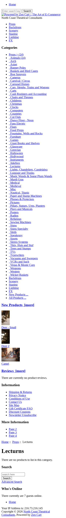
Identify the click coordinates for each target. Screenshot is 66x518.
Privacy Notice (17, 395)
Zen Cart (36, 514)
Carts (12, 90)
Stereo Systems (18, 241)
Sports (13, 238)
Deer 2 (5, 346)
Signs (13, 225)
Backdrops (15, 27)
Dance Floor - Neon (21, 120)
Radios (13, 215)
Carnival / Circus (19, 80)
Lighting (14, 37)
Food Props (16, 130)
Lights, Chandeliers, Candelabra (28, 169)
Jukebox (14, 163)
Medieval (15, 186)
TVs (12, 251)
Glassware (15, 146)
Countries (15, 113)
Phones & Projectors (21, 199)
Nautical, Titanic (19, 192)
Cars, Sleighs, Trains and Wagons (29, 87)
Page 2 (13, 429)
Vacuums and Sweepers (23, 258)
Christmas (15, 103)
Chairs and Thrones (21, 97)
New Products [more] (17, 305)
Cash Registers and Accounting (28, 94)
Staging (13, 33)
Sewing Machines (20, 222)
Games (13, 140)
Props (15, 441)
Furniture (15, 136)
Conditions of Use (19, 398)
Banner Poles (17, 67)
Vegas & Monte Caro (22, 264)
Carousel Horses (19, 84)
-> (16, 54)
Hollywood (16, 156)
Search (6, 467)
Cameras (14, 77)
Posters (14, 212)
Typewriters (16, 255)
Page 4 (13, 435)
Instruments (16, 159)
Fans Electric (17, 123)
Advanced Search (11, 481)
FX (11, 40)
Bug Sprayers (17, 74)
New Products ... (18, 294)
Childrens (15, 100)
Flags (12, 126)
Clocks (13, 107)
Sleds (12, 232)
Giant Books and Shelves (24, 143)
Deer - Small (8, 327)
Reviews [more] (13, 371)
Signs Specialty (18, 228)
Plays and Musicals (20, 209)
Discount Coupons (19, 411)
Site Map (14, 405)
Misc (12, 189)
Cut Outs (15, 117)
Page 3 (13, 432)
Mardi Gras (16, 179)
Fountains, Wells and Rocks (26, 133)
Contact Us (15, 401)
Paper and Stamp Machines (25, 195)
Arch (12, 61)
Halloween (16, 153)
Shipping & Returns (20, 392)
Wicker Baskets (18, 274)
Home (12, 4)
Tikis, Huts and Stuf (21, 245)
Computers (16, 110)
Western (14, 271)
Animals (17, 57)
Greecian (15, 149)
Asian (13, 64)
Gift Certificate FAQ (21, 408)
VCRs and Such (19, 261)
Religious (15, 218)
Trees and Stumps (20, 248)
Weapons (15, 268)
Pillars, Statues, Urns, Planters (27, 205)
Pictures (14, 202)
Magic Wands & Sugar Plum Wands (30, 176)
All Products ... (17, 297)
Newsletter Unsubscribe (22, 415)
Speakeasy (16, 235)
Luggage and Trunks (21, 172)
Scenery (13, 30)
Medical (14, 182)
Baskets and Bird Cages (23, 71)
